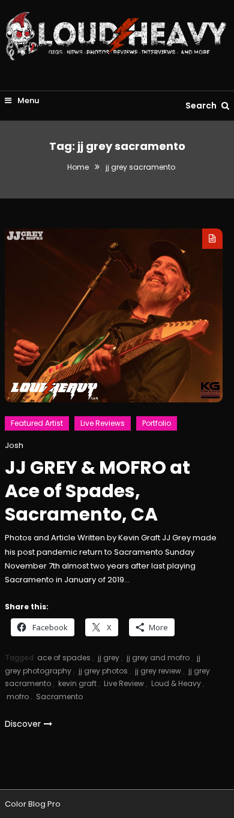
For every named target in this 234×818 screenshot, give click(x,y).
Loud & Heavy (176, 683)
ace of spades (64, 657)
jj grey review (158, 671)
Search (201, 106)
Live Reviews (102, 423)
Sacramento (59, 696)
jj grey (108, 657)
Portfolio (156, 423)
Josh (14, 445)
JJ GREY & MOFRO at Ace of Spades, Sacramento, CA (97, 491)
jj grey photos (103, 671)
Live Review (124, 683)
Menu (27, 100)
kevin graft (77, 683)
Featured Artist (37, 423)
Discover (23, 724)
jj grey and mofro (158, 657)
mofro (18, 696)
